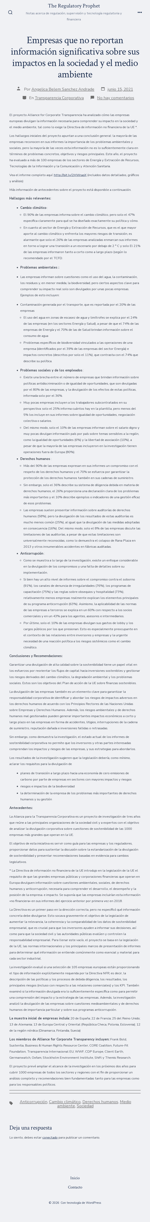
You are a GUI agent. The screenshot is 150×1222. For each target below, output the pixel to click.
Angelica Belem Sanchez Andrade (62, 89)
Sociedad (85, 1106)
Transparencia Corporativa (59, 98)
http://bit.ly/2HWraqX (70, 175)
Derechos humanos (100, 1101)
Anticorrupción (33, 1101)
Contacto (75, 1187)
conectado (50, 1137)
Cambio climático (65, 1101)
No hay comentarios (115, 98)
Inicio (75, 1178)
